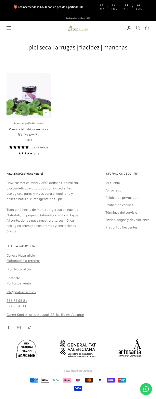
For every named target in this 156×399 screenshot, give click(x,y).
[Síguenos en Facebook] (8, 327)
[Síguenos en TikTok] (30, 327)
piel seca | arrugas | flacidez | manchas (28, 123)
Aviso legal (113, 190)
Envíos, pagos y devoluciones (127, 220)
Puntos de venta (18, 283)
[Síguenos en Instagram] (19, 327)
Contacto (13, 278)
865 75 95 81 (16, 300)
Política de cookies (119, 205)
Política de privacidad (122, 198)
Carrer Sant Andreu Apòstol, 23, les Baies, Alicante (45, 315)
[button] (19, 147)
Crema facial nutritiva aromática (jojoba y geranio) (28, 131)
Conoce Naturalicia (20, 255)
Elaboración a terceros (23, 261)
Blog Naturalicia (18, 269)
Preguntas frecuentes (121, 227)
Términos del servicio (121, 212)
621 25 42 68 (16, 306)
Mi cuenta (112, 183)
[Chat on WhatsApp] (146, 389)
